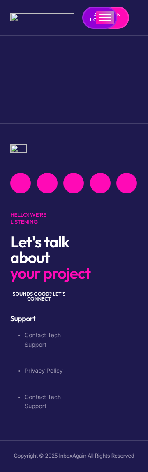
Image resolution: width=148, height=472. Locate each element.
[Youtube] (73, 183)
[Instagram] (100, 183)
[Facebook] (20, 183)
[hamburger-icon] (105, 17)
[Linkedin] (126, 183)
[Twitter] (47, 183)
